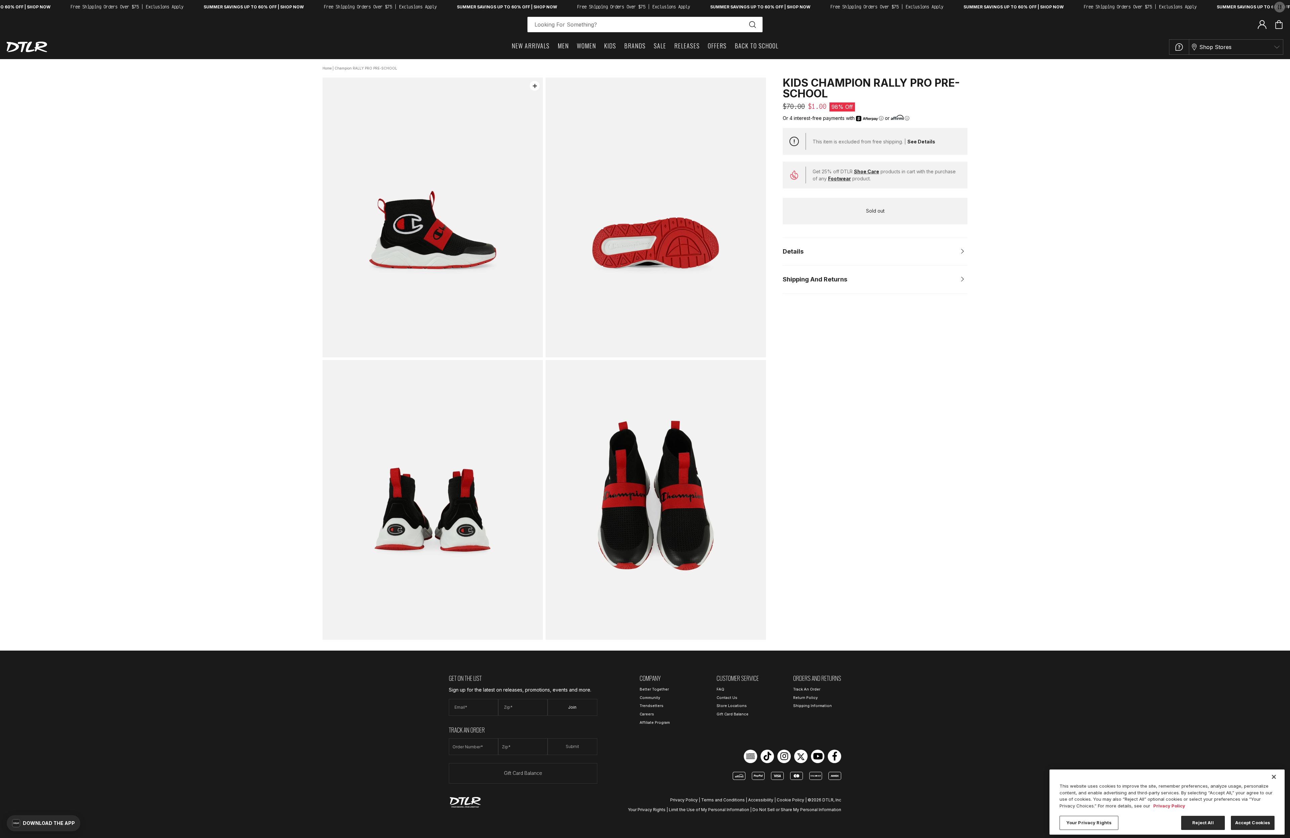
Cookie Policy (790, 799)
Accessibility (760, 799)
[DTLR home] (27, 47)
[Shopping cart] (1279, 24)
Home (327, 68)
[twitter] (801, 756)
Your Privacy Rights (646, 809)
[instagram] (784, 756)
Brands (635, 45)
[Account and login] (1262, 24)
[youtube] (817, 756)
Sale (660, 45)
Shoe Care (866, 171)
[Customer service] (1179, 47)
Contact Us (727, 697)
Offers (717, 45)
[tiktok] (767, 756)
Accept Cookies (1253, 822)
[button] (43, 823)
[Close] (1273, 776)
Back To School (756, 45)
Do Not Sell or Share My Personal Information (796, 809)
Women (586, 45)
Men (563, 45)
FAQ (720, 689)
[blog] (750, 756)
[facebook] (834, 756)
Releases (687, 45)
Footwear (839, 178)
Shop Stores (1215, 47)
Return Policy (805, 697)
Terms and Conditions (723, 799)
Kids (610, 45)
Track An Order (806, 689)
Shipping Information (812, 705)
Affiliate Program (655, 722)
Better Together (654, 689)
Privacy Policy (684, 799)
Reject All (1202, 822)
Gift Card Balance (523, 773)
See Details (921, 141)
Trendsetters (651, 705)
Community (650, 697)
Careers (647, 714)
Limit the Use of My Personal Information (709, 809)
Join (572, 707)
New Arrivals (531, 45)
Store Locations (732, 705)
